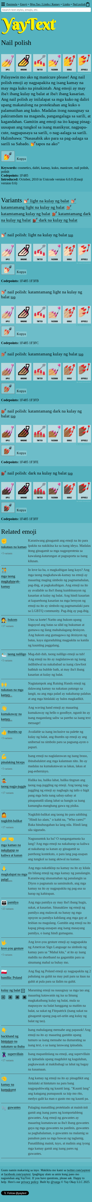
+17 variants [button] (7, 626)
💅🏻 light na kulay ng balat (46, 200)
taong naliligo (17, 654)
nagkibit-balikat (11, 821)
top (70, 235)
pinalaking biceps (13, 762)
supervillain (15, 1054)
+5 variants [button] (6, 553)
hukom (12, 619)
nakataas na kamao (14, 547)
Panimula (11, 4)
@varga (55, 1182)
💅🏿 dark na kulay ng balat (55, 220)
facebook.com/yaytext (17, 1174)
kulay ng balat (10, 990)
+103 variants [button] (8, 582)
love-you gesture (12, 948)
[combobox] (46, 9)
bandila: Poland (11, 977)
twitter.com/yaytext (78, 1170)
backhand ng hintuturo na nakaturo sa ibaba (13, 1041)
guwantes (14, 1107)
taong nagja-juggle (13, 786)
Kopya (21, 159)
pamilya (13, 902)
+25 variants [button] (7, 908)
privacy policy (29, 1182)
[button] (3, 4)
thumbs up (15, 731)
